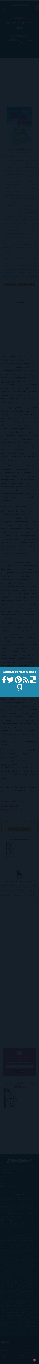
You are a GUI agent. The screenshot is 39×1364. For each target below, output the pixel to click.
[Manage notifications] (34, 1360)
